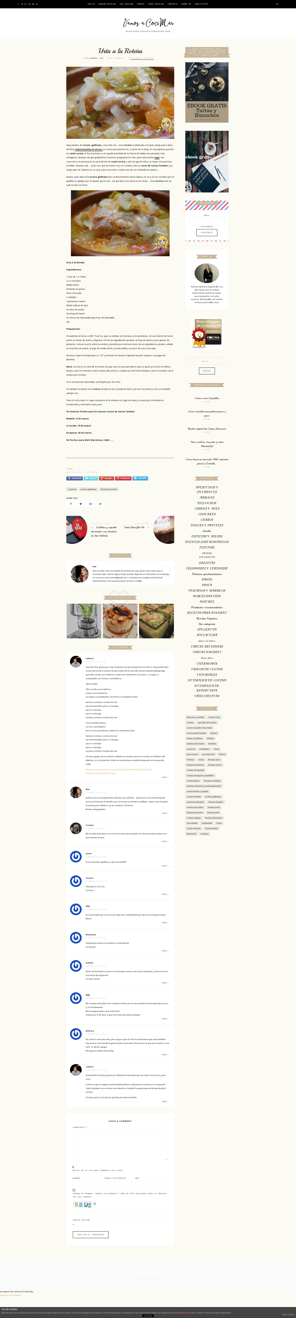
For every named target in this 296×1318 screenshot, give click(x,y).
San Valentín (192, 823)
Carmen (90, 825)
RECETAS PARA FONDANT (206, 613)
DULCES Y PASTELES (207, 525)
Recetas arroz (214, 759)
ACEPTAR (148, 1316)
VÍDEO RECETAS (156, 4)
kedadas (212, 743)
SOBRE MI (186, 4)
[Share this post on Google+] (90, 504)
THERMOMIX (207, 664)
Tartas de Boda (194, 828)
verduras (205, 833)
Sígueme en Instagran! (10, 1295)
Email (207, 215)
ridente (90, 658)
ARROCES (206, 498)
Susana (89, 878)
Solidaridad (207, 823)
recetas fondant (194, 796)
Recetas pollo (213, 812)
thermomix (191, 833)
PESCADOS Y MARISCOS (142, 58)
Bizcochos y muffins (195, 717)
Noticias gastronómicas (207, 574)
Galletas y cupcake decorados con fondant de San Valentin (93, 530)
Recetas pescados (109, 489)
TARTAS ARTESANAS (207, 647)
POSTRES (207, 602)
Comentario (80, 1127)
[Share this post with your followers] (80, 504)
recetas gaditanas (88, 489)
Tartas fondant (211, 828)
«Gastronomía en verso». (89, 149)
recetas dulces (193, 780)
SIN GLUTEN (207, 629)
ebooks (207, 531)
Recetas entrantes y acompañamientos (204, 786)
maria (89, 853)
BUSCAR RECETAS (107, 4)
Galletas (210, 738)
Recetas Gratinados (195, 802)
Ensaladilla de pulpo (120, 617)
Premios (190, 759)
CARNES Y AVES (207, 509)
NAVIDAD (207, 553)
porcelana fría (208, 754)
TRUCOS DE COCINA (207, 669)
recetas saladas (194, 818)
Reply (164, 777)
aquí (157, 157)
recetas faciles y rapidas (197, 791)
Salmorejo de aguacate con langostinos (156, 616)
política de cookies (188, 1313)
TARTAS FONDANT (207, 652)
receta (201, 759)
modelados (204, 749)
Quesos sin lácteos (206, 641)
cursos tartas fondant (196, 733)
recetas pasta (214, 807)
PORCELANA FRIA (206, 596)
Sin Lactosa (126, 4)
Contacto (173, 4)
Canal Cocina (214, 717)
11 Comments (118, 58)
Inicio (91, 4)
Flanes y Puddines (195, 738)
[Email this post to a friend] (100, 504)
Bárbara (90, 1030)
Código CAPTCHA (81, 1220)
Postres (222, 754)
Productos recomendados (206, 607)
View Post (84, 633)
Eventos (213, 733)
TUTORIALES (207, 675)
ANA (88, 906)
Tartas (219, 823)
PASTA (207, 585)
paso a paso (192, 754)
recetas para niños (195, 807)
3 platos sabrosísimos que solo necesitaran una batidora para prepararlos (84, 617)
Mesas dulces (207, 658)
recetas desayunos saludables (200, 775)
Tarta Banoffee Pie (147, 528)
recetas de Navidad (195, 770)
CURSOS (140, 4)
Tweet (69, 468)
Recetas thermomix (213, 818)
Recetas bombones (195, 765)
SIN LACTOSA (207, 635)
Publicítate (201, 4)
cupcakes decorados (207, 722)
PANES (207, 579)
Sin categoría (207, 624)
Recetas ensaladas (212, 780)
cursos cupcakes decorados (199, 727)
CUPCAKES (207, 514)
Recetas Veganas (206, 618)
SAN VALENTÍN (207, 557)
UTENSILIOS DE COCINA (207, 680)
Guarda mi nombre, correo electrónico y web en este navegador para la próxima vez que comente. (119, 1195)
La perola (72, 489)
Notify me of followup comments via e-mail (98, 1170)
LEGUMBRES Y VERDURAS (206, 568)
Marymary (91, 934)
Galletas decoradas (195, 743)
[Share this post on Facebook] (71, 504)
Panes (216, 749)
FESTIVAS (206, 547)
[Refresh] (95, 1203)
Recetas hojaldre (215, 802)
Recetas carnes (215, 765)
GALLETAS (207, 563)
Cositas (190, 722)
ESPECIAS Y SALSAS (206, 536)
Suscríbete (207, 227)
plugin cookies (288, 1314)
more (216, 302)
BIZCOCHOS (206, 503)
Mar (88, 789)
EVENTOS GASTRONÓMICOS (206, 542)
